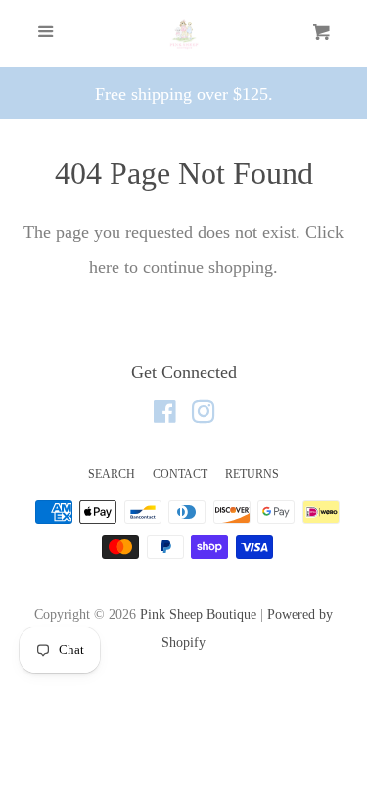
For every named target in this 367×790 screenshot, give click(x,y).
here (104, 267)
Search (111, 474)
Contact (180, 474)
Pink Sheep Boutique (198, 614)
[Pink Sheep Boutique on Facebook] (165, 415)
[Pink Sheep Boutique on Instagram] (203, 415)
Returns (252, 474)
